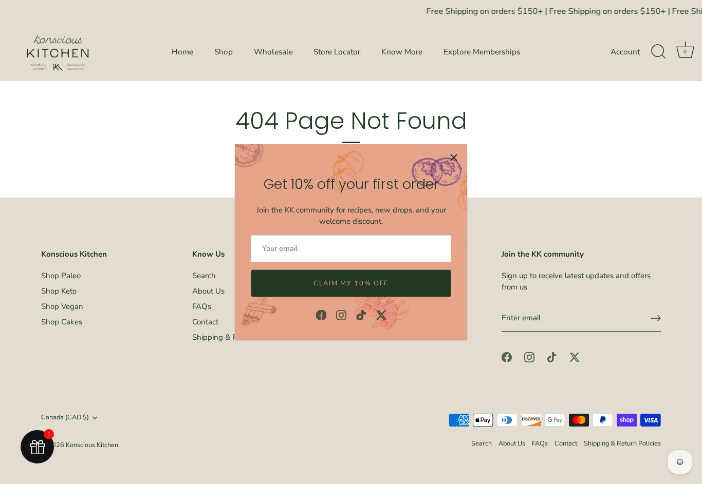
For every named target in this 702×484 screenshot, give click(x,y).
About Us (208, 291)
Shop (223, 52)
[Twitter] (381, 314)
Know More (401, 52)
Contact (205, 322)
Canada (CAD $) (65, 418)
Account (625, 52)
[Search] (658, 52)
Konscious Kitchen (92, 445)
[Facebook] (321, 314)
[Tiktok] (361, 314)
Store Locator (336, 52)
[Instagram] (341, 314)
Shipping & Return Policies (622, 443)
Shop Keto (59, 291)
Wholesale (273, 52)
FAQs (201, 306)
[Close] (453, 157)
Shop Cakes (61, 322)
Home (182, 52)
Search (204, 275)
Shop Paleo (61, 275)
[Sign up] (656, 318)
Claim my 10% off (351, 283)
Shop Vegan (62, 306)
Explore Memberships (482, 52)
